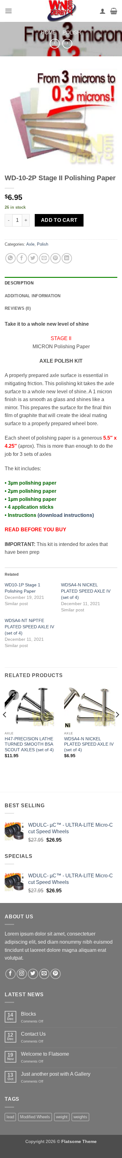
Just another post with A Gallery (55, 1074)
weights (80, 1117)
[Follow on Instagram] (22, 974)
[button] (8, 10)
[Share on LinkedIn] (67, 258)
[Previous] (5, 727)
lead (10, 1117)
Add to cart (59, 220)
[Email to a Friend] (44, 258)
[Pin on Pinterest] (55, 258)
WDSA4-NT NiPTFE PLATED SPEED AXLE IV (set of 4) (29, 626)
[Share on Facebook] (22, 258)
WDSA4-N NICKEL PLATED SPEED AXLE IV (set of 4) (85, 591)
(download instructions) (66, 515)
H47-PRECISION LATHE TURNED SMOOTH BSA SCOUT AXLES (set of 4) (29, 744)
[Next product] (54, 43)
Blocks (28, 1014)
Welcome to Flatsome (45, 1054)
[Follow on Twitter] (33, 974)
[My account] (102, 11)
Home (48, 32)
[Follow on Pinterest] (55, 974)
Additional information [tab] (33, 295)
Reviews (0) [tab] (18, 308)
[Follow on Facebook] (10, 974)
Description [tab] (19, 283)
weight (62, 1117)
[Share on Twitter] (33, 258)
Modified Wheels (35, 1117)
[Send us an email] (44, 974)
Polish (72, 32)
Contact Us (33, 1034)
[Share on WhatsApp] (10, 258)
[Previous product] (67, 43)
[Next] (117, 727)
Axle (30, 244)
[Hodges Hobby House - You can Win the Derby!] (61, 11)
